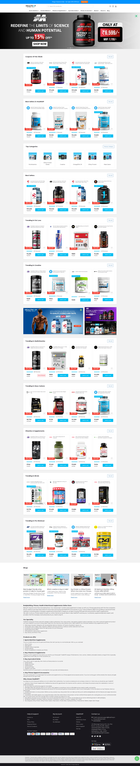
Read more (26, 597)
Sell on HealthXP (80, 726)
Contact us (30, 717)
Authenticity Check (81, 719)
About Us (78, 717)
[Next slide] (116, 75)
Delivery (78, 722)
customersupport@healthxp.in (106, 717)
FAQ (28, 719)
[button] (110, 6)
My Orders (55, 719)
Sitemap (78, 728)
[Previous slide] (22, 75)
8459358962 (97, 721)
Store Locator (79, 724)
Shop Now (84, 2)
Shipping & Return (31, 724)
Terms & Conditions (32, 726)
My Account (56, 717)
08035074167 (101, 719)
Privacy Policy (30, 722)
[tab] (71, 47)
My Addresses (56, 722)
